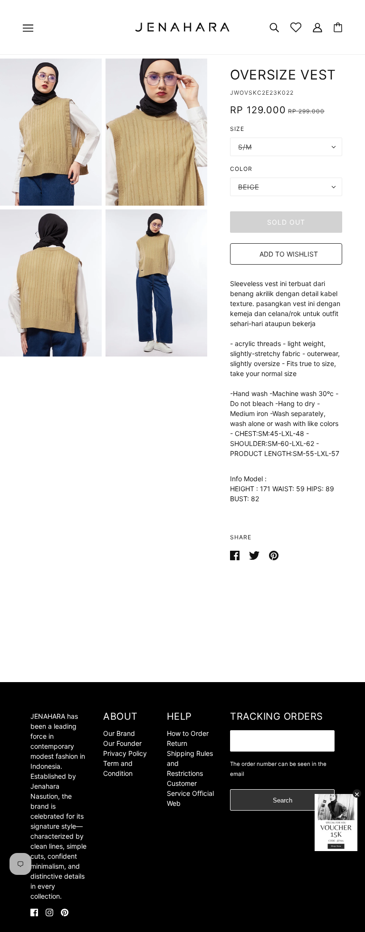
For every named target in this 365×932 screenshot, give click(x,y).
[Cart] (338, 27)
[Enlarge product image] (51, 132)
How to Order (188, 733)
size (237, 128)
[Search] (274, 27)
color (241, 168)
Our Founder (122, 743)
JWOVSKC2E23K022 (262, 92)
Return (177, 743)
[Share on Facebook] (235, 555)
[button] (286, 254)
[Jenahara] (182, 26)
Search (282, 800)
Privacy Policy (125, 753)
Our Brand (119, 733)
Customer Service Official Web (190, 793)
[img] (34, 912)
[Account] (317, 27)
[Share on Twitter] (255, 555)
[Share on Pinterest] (273, 555)
